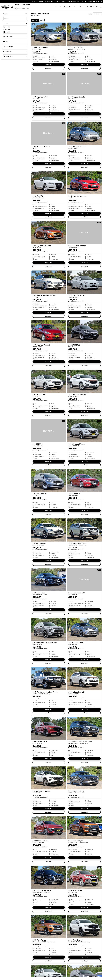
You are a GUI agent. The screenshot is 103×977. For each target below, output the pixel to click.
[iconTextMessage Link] (94, 1)
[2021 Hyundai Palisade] (48, 877)
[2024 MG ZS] (48, 430)
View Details (48, 68)
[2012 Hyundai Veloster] (48, 232)
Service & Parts (78, 7)
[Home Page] (7, 7)
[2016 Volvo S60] (48, 579)
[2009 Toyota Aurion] (48, 34)
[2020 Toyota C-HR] (84, 629)
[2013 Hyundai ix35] (48, 83)
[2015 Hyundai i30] (84, 34)
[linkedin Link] (99, 1)
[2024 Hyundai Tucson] (48, 777)
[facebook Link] (96, 1)
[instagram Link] (101, 1)
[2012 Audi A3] (48, 182)
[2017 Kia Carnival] (48, 480)
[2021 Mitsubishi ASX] (84, 579)
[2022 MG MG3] (84, 331)
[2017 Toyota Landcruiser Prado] (48, 678)
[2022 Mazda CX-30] (84, 777)
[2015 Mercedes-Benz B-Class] (48, 281)
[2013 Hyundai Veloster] (84, 182)
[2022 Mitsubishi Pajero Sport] (84, 728)
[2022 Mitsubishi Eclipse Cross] (48, 629)
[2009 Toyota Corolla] (84, 83)
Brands (58, 7)
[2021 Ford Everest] (84, 926)
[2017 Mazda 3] (84, 480)
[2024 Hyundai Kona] (48, 827)
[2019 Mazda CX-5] (48, 728)
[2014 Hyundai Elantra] (48, 133)
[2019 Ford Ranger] (48, 926)
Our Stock (67, 7)
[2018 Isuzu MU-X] (84, 877)
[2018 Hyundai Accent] (48, 331)
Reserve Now (48, 64)
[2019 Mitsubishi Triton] (84, 529)
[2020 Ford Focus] (48, 529)
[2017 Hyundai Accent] (84, 133)
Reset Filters (35, 20)
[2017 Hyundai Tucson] (84, 381)
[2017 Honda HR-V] (48, 381)
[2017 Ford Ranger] (84, 827)
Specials (89, 7)
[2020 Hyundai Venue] (84, 430)
